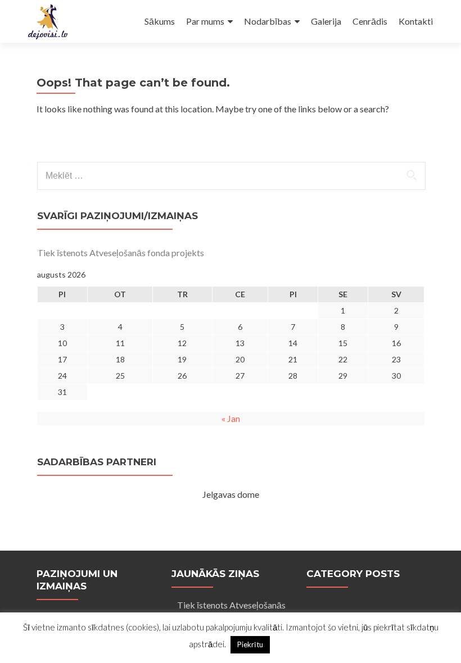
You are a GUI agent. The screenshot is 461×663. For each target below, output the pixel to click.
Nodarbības (267, 21)
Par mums (205, 21)
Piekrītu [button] (250, 644)
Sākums (159, 21)
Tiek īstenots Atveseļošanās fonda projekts (120, 252)
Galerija (326, 21)
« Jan (231, 418)
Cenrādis (369, 21)
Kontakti (416, 21)
